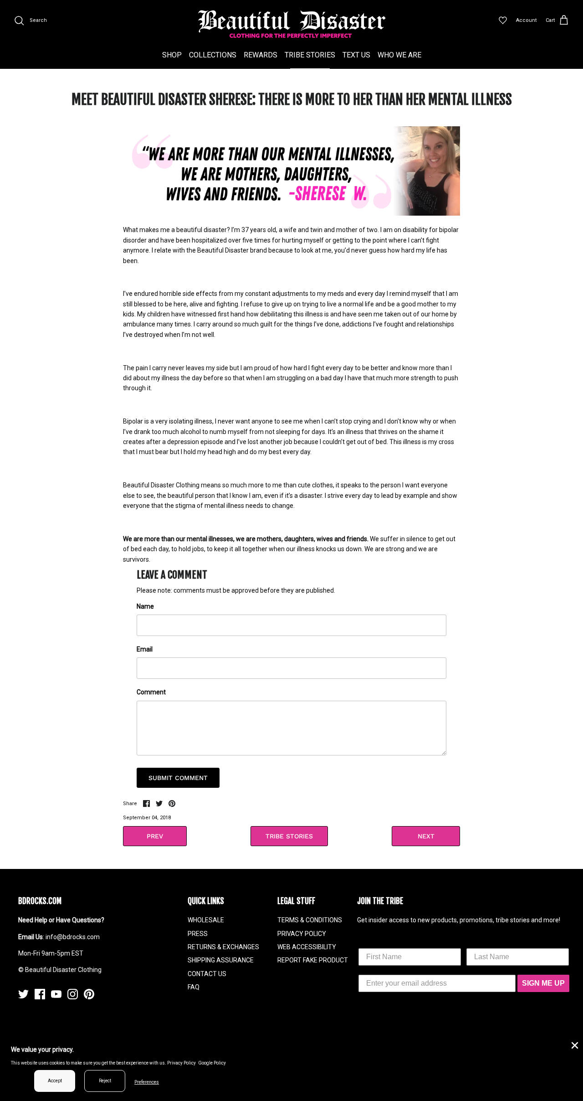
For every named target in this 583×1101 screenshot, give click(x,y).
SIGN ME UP (543, 983)
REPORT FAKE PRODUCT (312, 960)
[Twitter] (23, 994)
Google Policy (212, 1062)
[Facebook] (40, 994)
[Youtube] (56, 994)
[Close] (573, 1044)
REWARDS (260, 55)
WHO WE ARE (399, 55)
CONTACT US (207, 973)
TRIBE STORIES (310, 55)
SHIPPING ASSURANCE (221, 960)
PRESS (198, 933)
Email (145, 649)
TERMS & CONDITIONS (309, 920)
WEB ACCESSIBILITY (306, 947)
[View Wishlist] (503, 20)
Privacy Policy (181, 1062)
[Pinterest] (89, 994)
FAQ (193, 987)
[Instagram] (72, 994)
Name (145, 606)
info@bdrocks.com (73, 937)
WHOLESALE (206, 920)
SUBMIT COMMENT (178, 777)
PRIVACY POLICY (301, 933)
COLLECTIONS (212, 55)
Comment (151, 692)
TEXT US (356, 55)
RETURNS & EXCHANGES (223, 947)
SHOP (172, 55)
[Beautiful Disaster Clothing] (291, 24)
